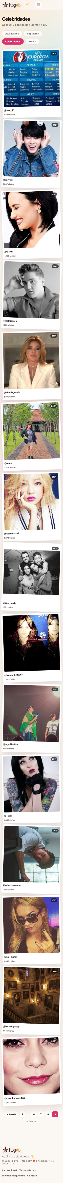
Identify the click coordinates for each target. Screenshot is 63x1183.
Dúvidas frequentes (13, 1175)
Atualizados (12, 33)
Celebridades (12, 41)
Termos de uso (27, 1170)
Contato (32, 1175)
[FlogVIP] (11, 5)
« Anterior (12, 1114)
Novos (32, 41)
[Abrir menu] (38, 4)
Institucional (9, 1170)
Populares (33, 33)
